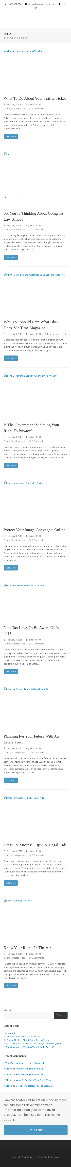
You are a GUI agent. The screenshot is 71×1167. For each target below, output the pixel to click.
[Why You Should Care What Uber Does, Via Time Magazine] (36, 294)
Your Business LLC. (31, 1157)
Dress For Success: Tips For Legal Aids (35, 845)
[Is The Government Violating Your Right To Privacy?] (36, 396)
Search (7, 1009)
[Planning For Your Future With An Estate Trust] (36, 708)
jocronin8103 (34, 104)
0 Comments (38, 229)
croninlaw (12, 20)
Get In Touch (36, 1130)
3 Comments (38, 441)
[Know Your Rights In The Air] (36, 920)
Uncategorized (18, 108)
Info (8, 108)
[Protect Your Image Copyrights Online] (36, 502)
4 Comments (38, 108)
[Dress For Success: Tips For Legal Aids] (36, 817)
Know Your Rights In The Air (27, 948)
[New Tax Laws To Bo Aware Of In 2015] (36, 602)
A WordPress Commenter (16, 1063)
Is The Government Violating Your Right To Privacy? (29, 1047)
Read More (10, 136)
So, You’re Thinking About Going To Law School (27, 1040)
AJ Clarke (8, 1068)
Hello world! (9, 1032)
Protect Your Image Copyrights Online (34, 530)
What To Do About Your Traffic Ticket (35, 98)
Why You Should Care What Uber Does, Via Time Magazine (33, 1043)
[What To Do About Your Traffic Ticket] (36, 71)
